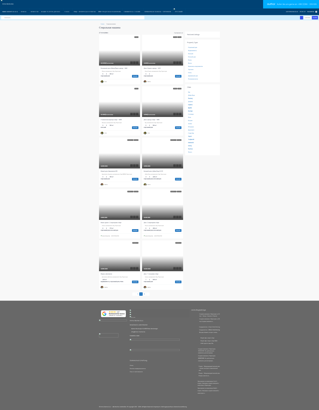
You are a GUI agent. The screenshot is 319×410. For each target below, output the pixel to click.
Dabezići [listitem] (191, 143)
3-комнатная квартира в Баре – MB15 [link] (111, 120)
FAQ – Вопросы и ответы (85, 12)
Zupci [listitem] (190, 136)
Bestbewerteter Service (117, 314)
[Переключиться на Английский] (159, 312)
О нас (67, 12)
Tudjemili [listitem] (191, 139)
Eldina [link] (149, 184)
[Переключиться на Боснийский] (159, 310)
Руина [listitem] (190, 60)
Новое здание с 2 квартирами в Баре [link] (111, 223)
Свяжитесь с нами (132, 12)
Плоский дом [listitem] (192, 57)
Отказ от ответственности (136, 372)
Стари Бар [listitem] (191, 133)
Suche (315, 18)
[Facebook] (212, 407)
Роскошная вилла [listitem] (193, 79)
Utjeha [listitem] (190, 105)
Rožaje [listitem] (190, 111)
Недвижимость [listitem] (192, 50)
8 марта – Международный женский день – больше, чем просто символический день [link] (209, 368)
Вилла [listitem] (190, 63)
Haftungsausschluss (167, 407)
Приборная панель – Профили (158, 12)
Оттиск (131, 365)
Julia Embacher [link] (115, 236)
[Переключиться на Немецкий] (159, 314)
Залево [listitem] (190, 124)
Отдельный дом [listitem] (192, 47)
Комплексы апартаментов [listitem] (195, 66)
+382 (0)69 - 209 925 (307, 4)
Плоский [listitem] (190, 54)
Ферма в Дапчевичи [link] (106, 274)
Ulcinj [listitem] (190, 146)
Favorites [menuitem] (312, 12)
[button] (217, 27)
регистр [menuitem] (303, 12)
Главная (102, 24)
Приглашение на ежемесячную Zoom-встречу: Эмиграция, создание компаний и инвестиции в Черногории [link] (208, 383)
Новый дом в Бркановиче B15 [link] (109, 171)
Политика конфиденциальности (138, 368)
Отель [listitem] (189, 73)
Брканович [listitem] (191, 130)
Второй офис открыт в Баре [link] (207, 338)
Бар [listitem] (189, 92)
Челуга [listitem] (190, 152)
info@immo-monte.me (138, 332)
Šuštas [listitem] (190, 149)
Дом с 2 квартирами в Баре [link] (151, 223)
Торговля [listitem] (190, 69)
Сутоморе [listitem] (191, 114)
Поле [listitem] (189, 117)
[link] (119, 50)
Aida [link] (105, 81)
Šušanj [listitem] (190, 98)
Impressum (157, 407)
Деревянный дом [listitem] (193, 76)
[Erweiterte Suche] (301, 17)
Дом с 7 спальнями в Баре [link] (151, 274)
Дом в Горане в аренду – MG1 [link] (152, 68)
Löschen (307, 18)
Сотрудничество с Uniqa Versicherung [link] (209, 327)
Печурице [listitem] (191, 127)
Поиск (24, 12)
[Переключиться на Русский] (159, 317)
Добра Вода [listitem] (191, 95)
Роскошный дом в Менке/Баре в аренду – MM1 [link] (114, 68)
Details (135, 76)
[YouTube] (218, 407)
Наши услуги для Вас (50, 12)
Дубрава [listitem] (190, 101)
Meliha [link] (149, 81)
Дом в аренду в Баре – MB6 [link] (151, 120)
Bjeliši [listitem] (190, 108)
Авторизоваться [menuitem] (292, 12)
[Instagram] (215, 407)
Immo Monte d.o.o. (10, 12)
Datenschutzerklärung (180, 407)
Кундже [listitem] (190, 120)
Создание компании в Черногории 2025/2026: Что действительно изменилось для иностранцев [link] (206, 351)
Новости (35, 12)
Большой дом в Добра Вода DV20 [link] (153, 171)
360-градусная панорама (109, 12)
